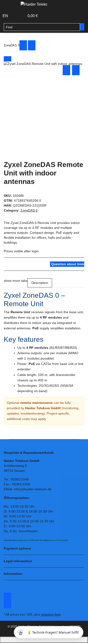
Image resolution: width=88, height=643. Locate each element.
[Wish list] (21, 16)
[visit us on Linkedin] (7, 605)
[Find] (82, 26)
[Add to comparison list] (66, 70)
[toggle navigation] (9, 5)
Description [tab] (39, 283)
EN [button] (6, 16)
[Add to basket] (7, 58)
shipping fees (51, 614)
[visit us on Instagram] (7, 600)
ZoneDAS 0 (29, 210)
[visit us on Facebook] (7, 595)
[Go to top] (44, 640)
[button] (16, 16)
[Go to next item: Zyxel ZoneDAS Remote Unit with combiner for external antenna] (31, 45)
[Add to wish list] (76, 70)
